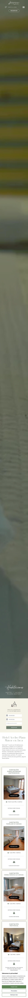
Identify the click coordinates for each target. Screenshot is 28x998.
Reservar (14, 727)
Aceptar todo (14, 986)
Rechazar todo (14, 994)
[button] (23, 7)
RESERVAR (14, 795)
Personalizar (14, 990)
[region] (14, 984)
